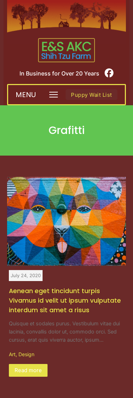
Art (12, 354)
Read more (28, 370)
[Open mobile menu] (53, 94)
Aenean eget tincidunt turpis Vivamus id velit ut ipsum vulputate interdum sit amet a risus (65, 300)
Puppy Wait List (91, 94)
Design (26, 354)
